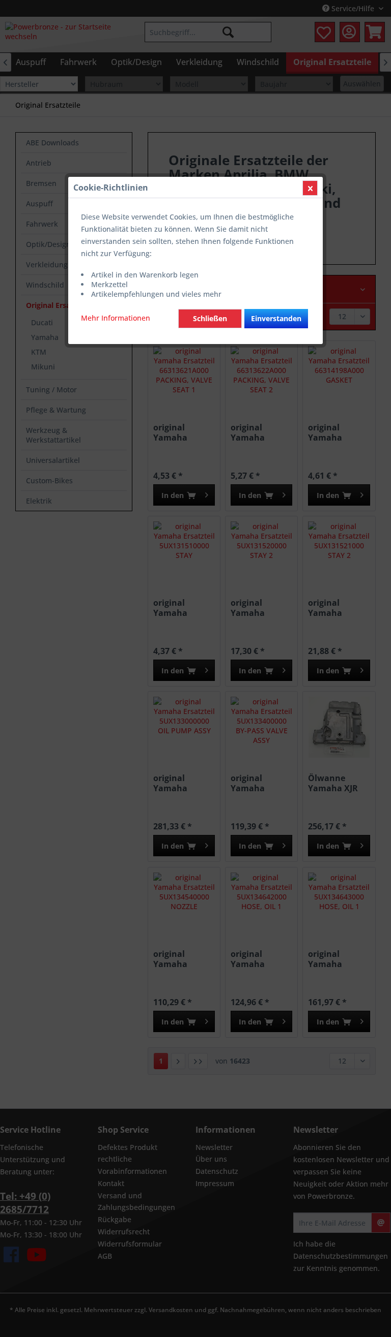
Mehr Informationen (115, 318)
